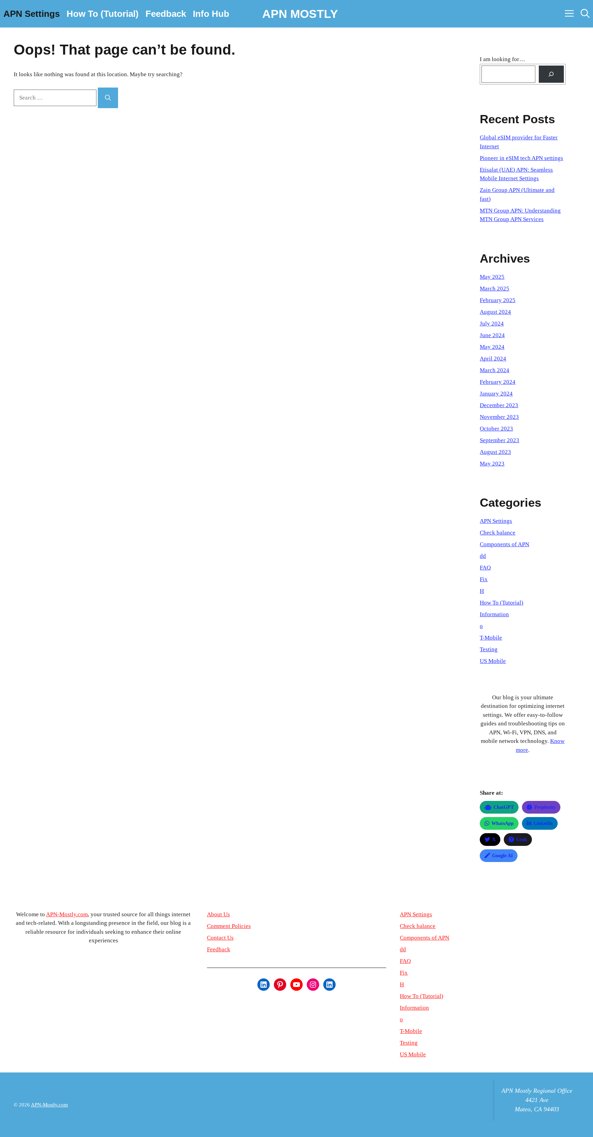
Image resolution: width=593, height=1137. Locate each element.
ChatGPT (503, 807)
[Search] (108, 98)
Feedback (166, 14)
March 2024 (494, 370)
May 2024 (492, 347)
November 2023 (499, 417)
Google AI (502, 855)
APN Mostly (300, 13)
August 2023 (495, 452)
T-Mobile (491, 637)
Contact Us (220, 937)
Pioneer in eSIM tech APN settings (521, 158)
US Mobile (493, 661)
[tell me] (551, 74)
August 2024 (495, 312)
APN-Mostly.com (67, 914)
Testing (489, 649)
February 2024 (497, 382)
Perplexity (545, 807)
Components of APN (504, 544)
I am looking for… (502, 59)
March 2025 (494, 288)
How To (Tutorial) (103, 14)
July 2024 (492, 323)
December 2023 (499, 405)
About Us (218, 914)
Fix (484, 579)
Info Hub (211, 14)
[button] (585, 13)
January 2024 (496, 393)
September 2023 (499, 440)
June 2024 (492, 335)
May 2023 (492, 463)
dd (483, 556)
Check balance (497, 532)
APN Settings (31, 14)
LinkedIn (543, 823)
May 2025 (492, 277)
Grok (521, 839)
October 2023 (496, 428)
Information (494, 614)
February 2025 (497, 300)
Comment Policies (229, 926)
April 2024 (493, 358)
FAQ (485, 567)
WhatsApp (502, 823)
